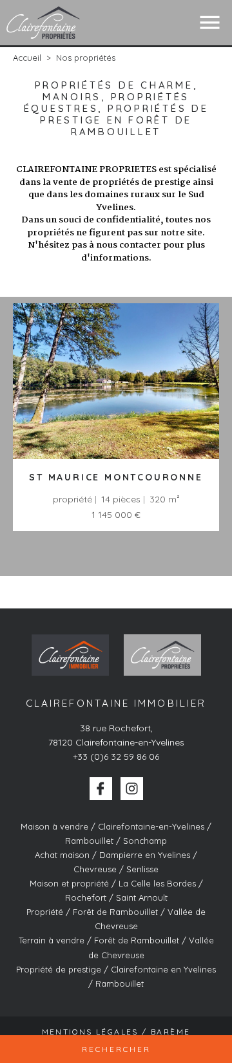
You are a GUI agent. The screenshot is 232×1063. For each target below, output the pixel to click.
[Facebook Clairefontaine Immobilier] (101, 788)
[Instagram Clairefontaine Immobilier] (132, 788)
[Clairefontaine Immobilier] (44, 22)
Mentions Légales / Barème (116, 1031)
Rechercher (116, 1049)
